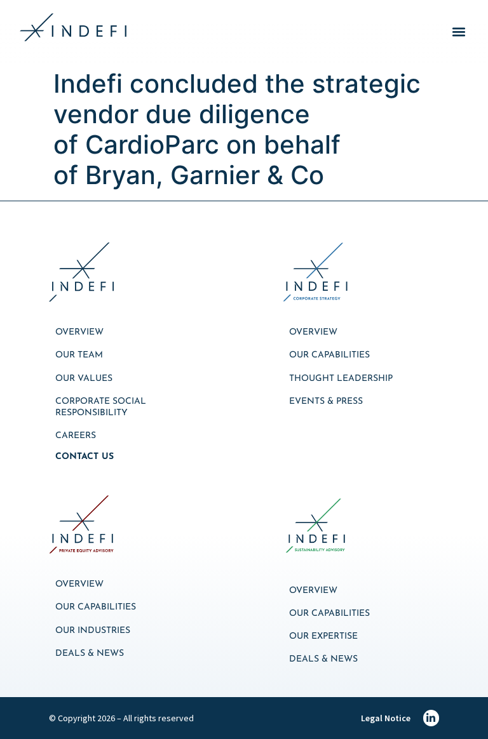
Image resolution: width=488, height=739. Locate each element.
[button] (458, 32)
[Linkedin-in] (431, 718)
